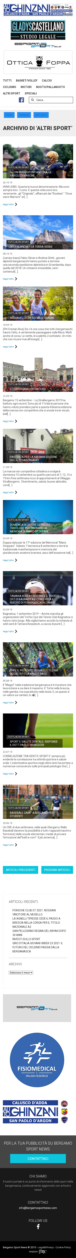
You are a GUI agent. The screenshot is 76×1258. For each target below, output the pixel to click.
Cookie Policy (63, 1247)
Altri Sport (22, 167)
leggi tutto (8, 204)
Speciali (31, 93)
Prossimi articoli (57, 870)
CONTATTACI (38, 1159)
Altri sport (11, 93)
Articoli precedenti (20, 870)
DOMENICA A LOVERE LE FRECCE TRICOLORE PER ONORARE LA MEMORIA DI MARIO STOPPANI (30, 528)
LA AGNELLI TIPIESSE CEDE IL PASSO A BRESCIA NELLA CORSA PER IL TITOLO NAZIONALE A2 (36, 922)
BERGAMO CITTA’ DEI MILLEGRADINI (32, 317)
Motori (26, 87)
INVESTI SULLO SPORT (26, 939)
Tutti (7, 80)
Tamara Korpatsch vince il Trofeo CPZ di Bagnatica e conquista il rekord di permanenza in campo (34, 599)
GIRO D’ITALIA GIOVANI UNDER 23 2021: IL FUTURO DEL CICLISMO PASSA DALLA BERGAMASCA (37, 947)
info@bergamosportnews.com (38, 1208)
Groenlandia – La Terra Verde (31, 246)
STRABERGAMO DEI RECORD (28, 389)
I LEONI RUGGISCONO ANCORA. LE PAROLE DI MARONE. (30, 174)
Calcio (47, 80)
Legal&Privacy (46, 1247)
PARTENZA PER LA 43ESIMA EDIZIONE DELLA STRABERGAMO (33, 458)
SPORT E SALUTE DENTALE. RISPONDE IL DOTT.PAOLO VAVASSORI (34, 743)
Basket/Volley (26, 80)
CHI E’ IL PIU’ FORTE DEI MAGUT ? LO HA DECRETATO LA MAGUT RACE (34, 672)
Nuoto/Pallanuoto (50, 87)
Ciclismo (9, 87)
